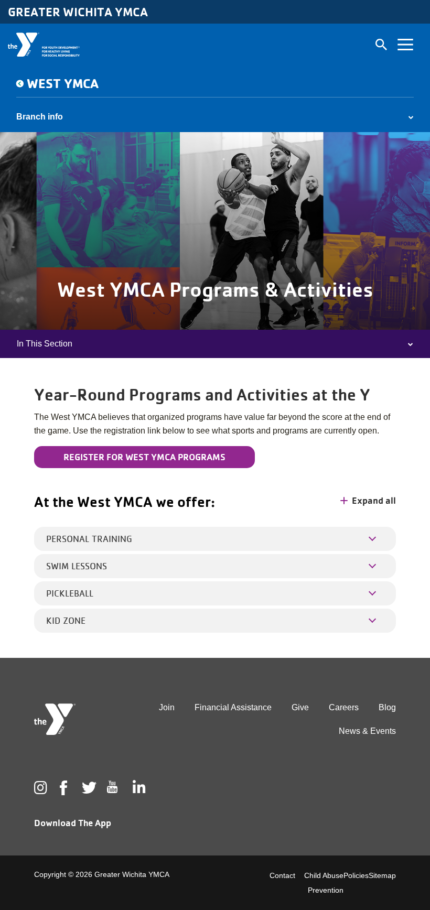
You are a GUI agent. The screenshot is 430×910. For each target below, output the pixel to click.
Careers (344, 707)
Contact (282, 875)
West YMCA (63, 83)
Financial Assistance (233, 707)
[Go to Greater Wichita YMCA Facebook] (63, 796)
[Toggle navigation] (405, 44)
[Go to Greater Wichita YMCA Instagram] (39, 788)
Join (167, 707)
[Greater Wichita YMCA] (44, 44)
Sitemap (382, 875)
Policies (356, 875)
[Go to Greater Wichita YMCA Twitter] (87, 788)
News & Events (367, 731)
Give (300, 707)
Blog (387, 707)
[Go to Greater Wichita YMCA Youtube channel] (112, 795)
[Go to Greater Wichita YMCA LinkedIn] (138, 788)
